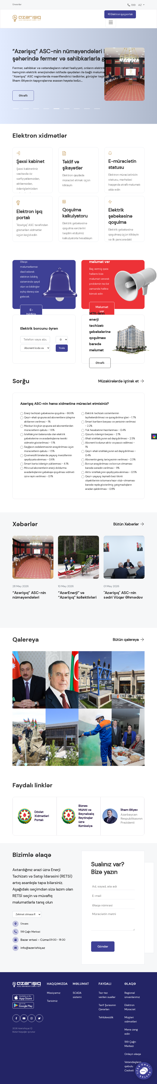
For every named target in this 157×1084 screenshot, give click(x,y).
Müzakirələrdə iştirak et (119, 381)
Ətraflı (23, 95)
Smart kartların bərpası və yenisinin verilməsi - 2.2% (110, 423)
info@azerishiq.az (32, 948)
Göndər (102, 946)
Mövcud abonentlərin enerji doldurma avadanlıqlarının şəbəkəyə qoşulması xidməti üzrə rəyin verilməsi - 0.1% (49, 472)
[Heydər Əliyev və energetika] (62, 680)
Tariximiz (52, 1001)
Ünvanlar (17, 4)
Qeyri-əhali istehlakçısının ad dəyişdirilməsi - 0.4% (110, 453)
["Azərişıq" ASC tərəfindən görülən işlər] (62, 737)
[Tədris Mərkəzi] (128, 680)
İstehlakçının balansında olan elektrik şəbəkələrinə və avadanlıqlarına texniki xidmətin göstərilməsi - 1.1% (45, 438)
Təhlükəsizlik (106, 1017)
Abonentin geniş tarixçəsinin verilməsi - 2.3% (110, 459)
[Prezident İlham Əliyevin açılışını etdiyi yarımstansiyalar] (29, 680)
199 (133, 5)
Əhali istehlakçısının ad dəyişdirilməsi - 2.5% (110, 438)
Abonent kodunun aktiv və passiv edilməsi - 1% (110, 445)
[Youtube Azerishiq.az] (24, 1018)
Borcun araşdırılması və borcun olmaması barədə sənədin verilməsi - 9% (108, 466)
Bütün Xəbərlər (126, 524)
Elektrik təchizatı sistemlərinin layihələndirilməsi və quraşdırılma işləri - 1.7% (110, 415)
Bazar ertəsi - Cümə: (42, 940)
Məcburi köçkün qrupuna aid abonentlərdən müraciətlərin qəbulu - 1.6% (48, 428)
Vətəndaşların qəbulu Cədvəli (133, 1066)
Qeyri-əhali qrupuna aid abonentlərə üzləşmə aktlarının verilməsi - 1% (49, 419)
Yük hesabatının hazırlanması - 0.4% (105, 430)
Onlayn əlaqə (132, 1054)
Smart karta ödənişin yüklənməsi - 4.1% (46, 463)
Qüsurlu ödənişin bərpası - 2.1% (102, 434)
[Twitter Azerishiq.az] (39, 1018)
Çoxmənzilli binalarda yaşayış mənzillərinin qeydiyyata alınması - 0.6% (48, 457)
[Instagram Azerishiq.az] (31, 1018)
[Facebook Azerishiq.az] (16, 1018)
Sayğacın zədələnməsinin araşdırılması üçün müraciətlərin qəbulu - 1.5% (49, 449)
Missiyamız (53, 993)
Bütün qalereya (126, 639)
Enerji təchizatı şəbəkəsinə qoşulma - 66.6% (49, 413)
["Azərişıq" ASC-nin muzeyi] (95, 680)
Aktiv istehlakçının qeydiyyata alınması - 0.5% (111, 472)
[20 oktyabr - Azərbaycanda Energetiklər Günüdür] (95, 737)
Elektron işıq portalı (121, 14)
